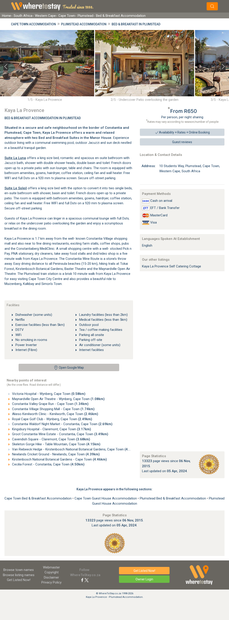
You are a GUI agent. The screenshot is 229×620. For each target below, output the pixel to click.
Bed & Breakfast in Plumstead (136, 24)
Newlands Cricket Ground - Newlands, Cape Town (55, 454)
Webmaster (51, 567)
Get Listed (18, 580)
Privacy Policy (51, 582)
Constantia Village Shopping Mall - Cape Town (53, 409)
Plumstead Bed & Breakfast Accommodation (173, 498)
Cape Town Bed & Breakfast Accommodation (38, 498)
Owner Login (144, 579)
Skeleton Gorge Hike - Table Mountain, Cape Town (55, 444)
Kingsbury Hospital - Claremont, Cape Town (51, 429)
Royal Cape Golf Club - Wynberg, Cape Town (51, 419)
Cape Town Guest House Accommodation (106, 498)
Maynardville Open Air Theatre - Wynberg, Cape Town (58, 399)
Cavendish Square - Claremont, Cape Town (50, 439)
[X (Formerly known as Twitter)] (87, 580)
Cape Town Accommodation (33, 24)
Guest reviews (182, 142)
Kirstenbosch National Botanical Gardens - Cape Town (59, 459)
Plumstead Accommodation (83, 24)
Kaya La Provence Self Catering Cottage (171, 266)
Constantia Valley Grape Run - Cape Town (50, 404)
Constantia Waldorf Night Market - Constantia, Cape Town (61, 424)
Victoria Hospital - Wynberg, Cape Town (48, 394)
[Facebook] (82, 580)
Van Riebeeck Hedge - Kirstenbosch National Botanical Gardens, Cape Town (75, 449)
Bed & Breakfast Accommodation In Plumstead (42, 118)
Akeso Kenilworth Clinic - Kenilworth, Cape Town (54, 414)
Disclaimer (51, 577)
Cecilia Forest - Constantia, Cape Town (48, 464)
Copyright (52, 572)
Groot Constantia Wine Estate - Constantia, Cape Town (59, 434)
